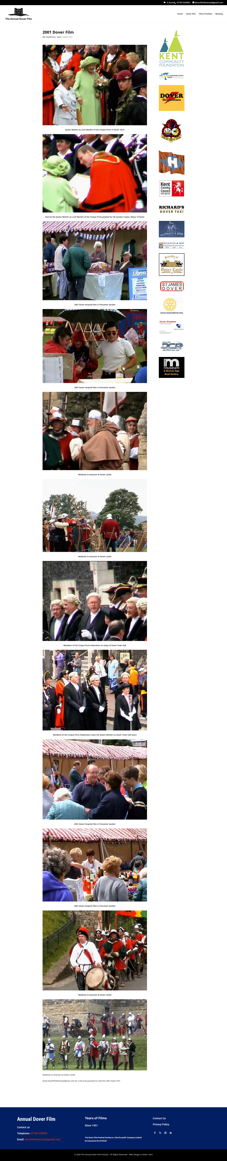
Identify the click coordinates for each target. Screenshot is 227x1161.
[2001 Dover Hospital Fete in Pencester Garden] (95, 300)
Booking (219, 14)
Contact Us (159, 1118)
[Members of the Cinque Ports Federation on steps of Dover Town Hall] (95, 641)
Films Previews (205, 14)
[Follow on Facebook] (155, 1133)
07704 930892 (39, 1133)
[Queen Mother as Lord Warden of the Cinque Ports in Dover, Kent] (95, 125)
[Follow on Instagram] (165, 1133)
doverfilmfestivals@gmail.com (42, 1139)
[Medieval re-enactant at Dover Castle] (95, 470)
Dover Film (191, 14)
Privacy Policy (161, 1124)
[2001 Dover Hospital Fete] (95, 901)
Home (180, 14)
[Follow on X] (160, 1133)
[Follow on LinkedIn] (171, 1133)
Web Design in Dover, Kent (141, 1154)
